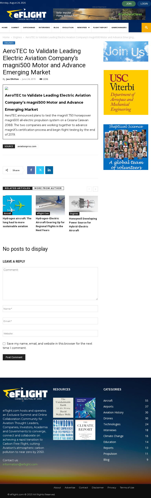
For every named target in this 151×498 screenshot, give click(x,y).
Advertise (70, 487)
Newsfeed (82, 27)
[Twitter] (40, 170)
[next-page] (95, 189)
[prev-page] (89, 189)
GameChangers (119, 27)
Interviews (44, 27)
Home (4, 27)
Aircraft (7, 213)
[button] (146, 28)
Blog (56, 27)
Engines (17, 37)
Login (144, 3)
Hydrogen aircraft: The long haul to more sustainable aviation (17, 222)
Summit (15, 27)
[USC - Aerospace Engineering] (125, 92)
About (57, 487)
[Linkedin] (49, 170)
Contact (83, 487)
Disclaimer (98, 487)
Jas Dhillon (12, 78)
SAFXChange (29, 27)
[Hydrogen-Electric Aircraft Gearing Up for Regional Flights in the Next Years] (50, 205)
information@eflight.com (20, 464)
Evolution (68, 27)
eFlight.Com (43, 213)
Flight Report (100, 27)
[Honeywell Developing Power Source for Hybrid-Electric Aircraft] (83, 205)
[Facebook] (31, 170)
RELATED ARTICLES (17, 188)
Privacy (112, 487)
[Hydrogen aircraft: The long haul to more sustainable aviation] (17, 205)
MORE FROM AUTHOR (48, 188)
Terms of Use (127, 487)
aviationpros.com (26, 146)
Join (129, 3)
